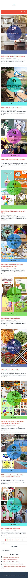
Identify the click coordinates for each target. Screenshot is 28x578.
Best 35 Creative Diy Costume (10, 528)
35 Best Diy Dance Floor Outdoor (11, 108)
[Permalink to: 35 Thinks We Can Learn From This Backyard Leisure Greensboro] (14, 454)
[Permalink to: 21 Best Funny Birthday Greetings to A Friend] (14, 190)
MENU (24, 12)
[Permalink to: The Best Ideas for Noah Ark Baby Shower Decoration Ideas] (14, 243)
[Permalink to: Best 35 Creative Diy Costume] (14, 507)
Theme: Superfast (21, 575)
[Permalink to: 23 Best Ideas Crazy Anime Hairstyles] (14, 138)
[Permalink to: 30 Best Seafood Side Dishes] (14, 348)
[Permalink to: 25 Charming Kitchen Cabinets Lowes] (14, 35)
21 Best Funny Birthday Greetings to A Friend (13, 564)
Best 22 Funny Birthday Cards (10, 318)
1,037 (17, 540)
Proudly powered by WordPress (10, 575)
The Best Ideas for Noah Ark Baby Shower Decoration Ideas (12, 265)
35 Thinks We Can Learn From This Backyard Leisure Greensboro (12, 476)
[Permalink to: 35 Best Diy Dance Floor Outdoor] (14, 87)
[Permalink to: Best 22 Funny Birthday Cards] (14, 297)
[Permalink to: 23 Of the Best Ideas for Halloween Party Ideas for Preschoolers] (14, 400)
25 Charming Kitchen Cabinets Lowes (13, 56)
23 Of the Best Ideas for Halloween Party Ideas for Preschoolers (12, 422)
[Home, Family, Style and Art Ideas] (14, 4)
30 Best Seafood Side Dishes (10, 370)
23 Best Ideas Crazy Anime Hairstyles (13, 159)
